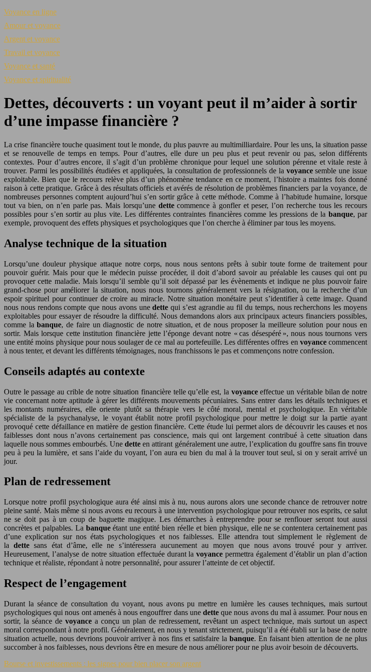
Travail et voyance (32, 52)
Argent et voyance (32, 39)
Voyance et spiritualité (37, 79)
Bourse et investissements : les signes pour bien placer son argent (102, 663)
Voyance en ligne (30, 12)
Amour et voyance (32, 25)
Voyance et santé (29, 66)
